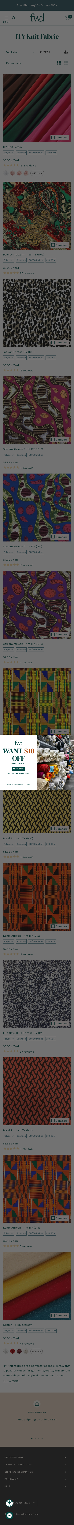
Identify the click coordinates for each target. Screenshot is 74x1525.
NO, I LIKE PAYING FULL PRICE (18, 773)
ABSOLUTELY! (18, 769)
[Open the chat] (9, 1515)
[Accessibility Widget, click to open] (9, 1503)
